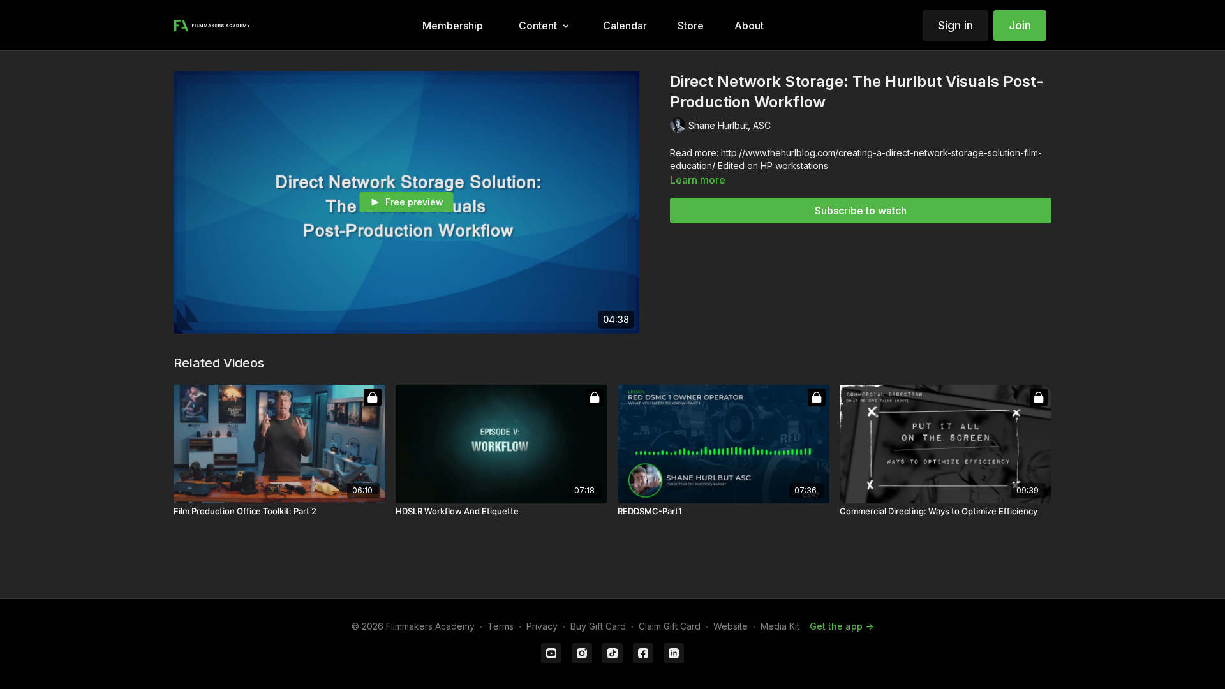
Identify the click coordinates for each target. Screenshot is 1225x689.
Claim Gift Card (670, 626)
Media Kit (780, 626)
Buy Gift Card (598, 626)
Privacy (542, 626)
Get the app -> (841, 626)
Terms (500, 626)
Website (730, 626)
